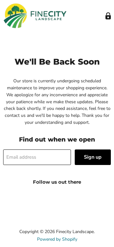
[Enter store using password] (108, 16)
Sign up (93, 157)
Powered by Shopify (57, 239)
